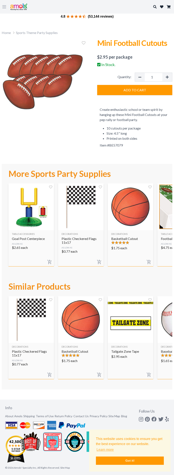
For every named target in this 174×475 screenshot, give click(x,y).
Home (6, 33)
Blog (124, 416)
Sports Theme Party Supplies (37, 33)
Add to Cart (134, 90)
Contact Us (81, 416)
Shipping (29, 416)
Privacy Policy (99, 416)
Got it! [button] (130, 460)
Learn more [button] (105, 449)
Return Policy (63, 416)
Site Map (114, 416)
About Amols (13, 416)
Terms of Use (45, 416)
